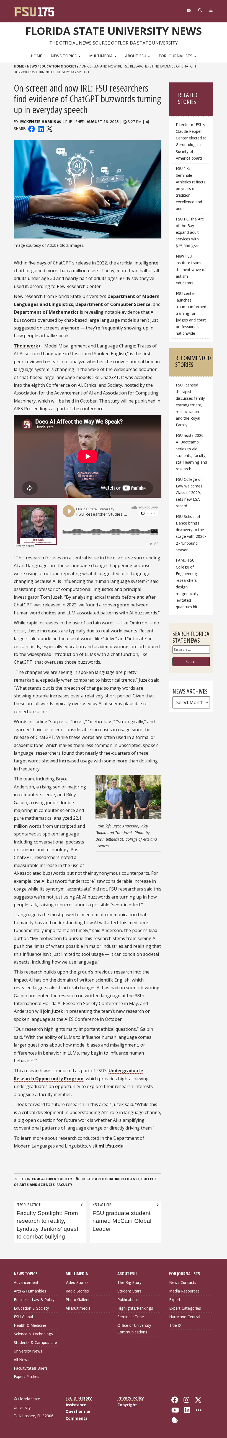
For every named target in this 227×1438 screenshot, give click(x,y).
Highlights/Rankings (135, 1308)
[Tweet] (49, 128)
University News (28, 1351)
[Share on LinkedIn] (40, 128)
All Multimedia (78, 1308)
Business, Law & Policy (34, 1299)
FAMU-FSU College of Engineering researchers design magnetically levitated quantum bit (187, 583)
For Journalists (176, 55)
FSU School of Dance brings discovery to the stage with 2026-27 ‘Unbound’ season (191, 533)
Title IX (175, 1325)
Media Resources (184, 1291)
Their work (26, 346)
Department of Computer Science (113, 304)
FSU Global (23, 1316)
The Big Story (129, 1282)
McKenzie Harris (38, 121)
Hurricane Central (184, 1316)
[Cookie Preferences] (174, 1419)
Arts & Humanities (30, 1291)
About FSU (136, 55)
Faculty (64, 1184)
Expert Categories (185, 1308)
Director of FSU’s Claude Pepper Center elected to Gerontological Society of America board (191, 141)
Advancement (26, 1282)
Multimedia (101, 55)
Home (36, 55)
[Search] (200, 10)
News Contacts (182, 1282)
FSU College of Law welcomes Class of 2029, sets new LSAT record (189, 493)
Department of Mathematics (46, 312)
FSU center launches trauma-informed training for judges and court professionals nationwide (191, 313)
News (32, 66)
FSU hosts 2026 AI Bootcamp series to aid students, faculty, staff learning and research (191, 452)
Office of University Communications (134, 1329)
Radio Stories (77, 1291)
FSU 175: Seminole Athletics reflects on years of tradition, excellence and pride (190, 188)
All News (21, 1359)
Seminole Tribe (130, 1316)
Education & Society (59, 66)
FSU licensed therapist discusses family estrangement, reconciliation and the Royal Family (190, 405)
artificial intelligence (117, 1179)
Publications (128, 1299)
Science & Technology (33, 1333)
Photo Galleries (79, 1299)
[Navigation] (211, 10)
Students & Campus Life (35, 1342)
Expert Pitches (26, 1376)
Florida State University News (113, 31)
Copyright (127, 1404)
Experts (175, 1299)
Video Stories (77, 1282)
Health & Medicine (30, 1325)
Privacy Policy (130, 1398)
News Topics (64, 55)
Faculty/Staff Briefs (31, 1368)
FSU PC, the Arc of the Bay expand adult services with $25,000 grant (190, 232)
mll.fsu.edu (111, 1146)
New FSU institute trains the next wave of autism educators (191, 269)
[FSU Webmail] (188, 10)
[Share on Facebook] (31, 128)
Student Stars (129, 1291)
